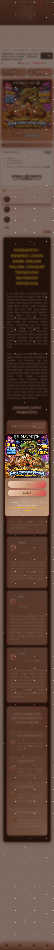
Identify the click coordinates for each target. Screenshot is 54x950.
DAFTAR (27, 493)
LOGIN (27, 484)
